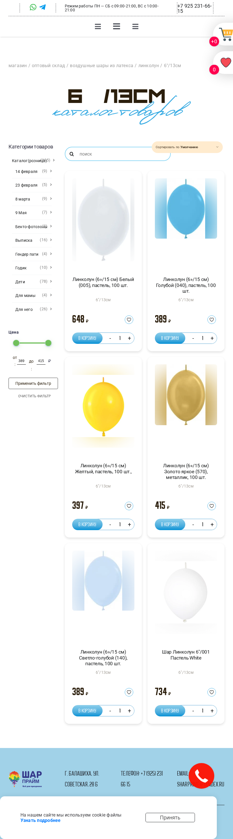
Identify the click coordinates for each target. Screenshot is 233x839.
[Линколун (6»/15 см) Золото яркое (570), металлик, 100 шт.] (186, 408)
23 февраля (26, 185)
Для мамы (25, 295)
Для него (24, 309)
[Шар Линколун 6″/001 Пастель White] (186, 595)
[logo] (25, 773)
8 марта (22, 199)
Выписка (24, 240)
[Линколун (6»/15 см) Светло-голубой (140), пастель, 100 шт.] (103, 595)
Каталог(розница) (29, 160)
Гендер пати (27, 254)
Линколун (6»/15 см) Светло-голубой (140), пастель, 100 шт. (103, 657)
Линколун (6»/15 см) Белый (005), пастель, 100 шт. (103, 282)
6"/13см (103, 299)
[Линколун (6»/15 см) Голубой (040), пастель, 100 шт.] (186, 222)
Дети (20, 282)
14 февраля (26, 171)
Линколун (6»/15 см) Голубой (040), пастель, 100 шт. (186, 285)
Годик (21, 268)
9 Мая (21, 212)
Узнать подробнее (40, 820)
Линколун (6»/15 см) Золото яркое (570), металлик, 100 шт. (186, 471)
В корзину (87, 338)
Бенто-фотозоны (31, 226)
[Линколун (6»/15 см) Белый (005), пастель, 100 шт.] (103, 222)
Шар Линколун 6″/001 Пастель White (186, 654)
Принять (170, 818)
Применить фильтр (33, 383)
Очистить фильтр (34, 396)
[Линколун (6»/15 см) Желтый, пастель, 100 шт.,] (103, 408)
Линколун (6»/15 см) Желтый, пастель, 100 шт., (103, 468)
